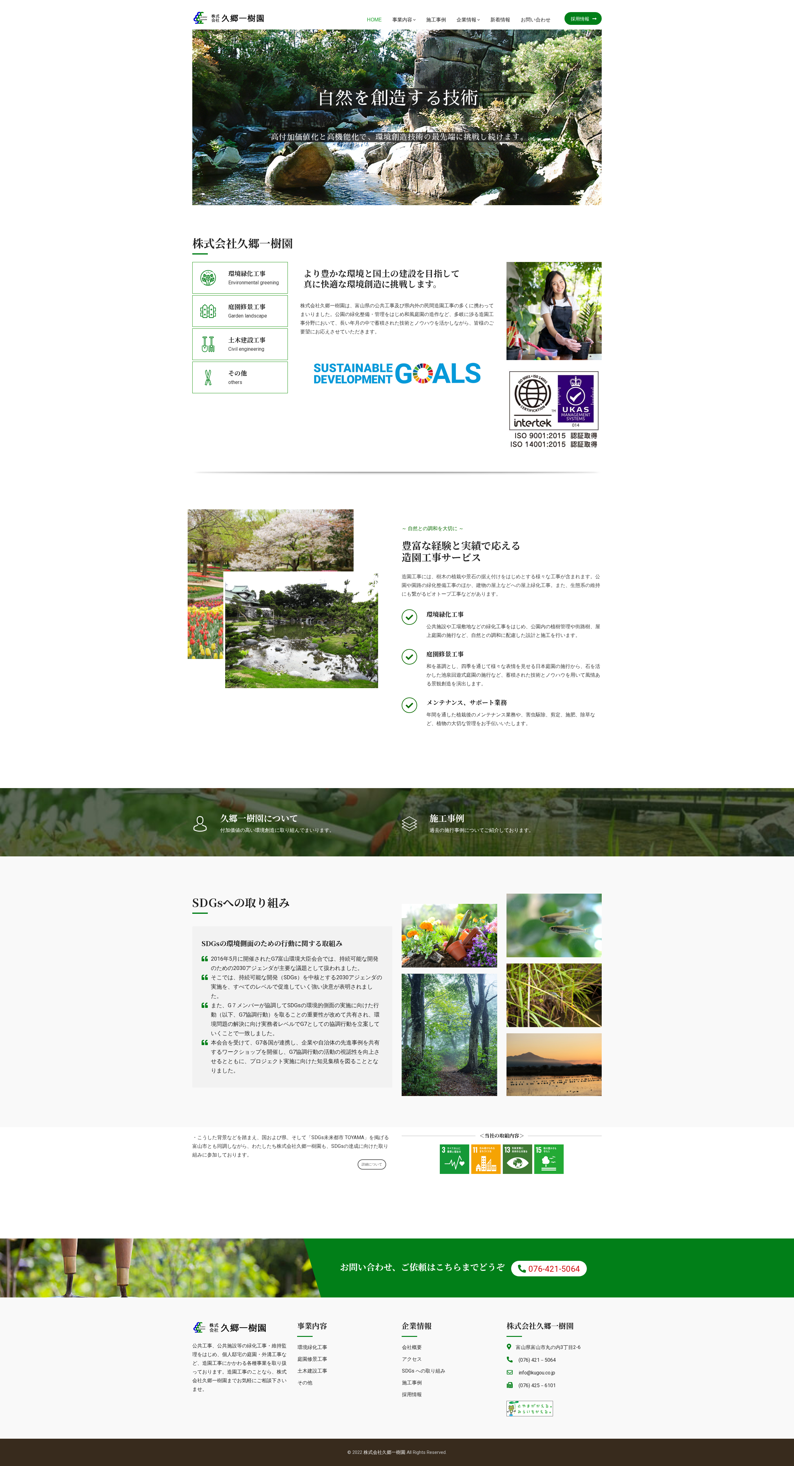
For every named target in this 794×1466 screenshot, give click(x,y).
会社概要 (412, 1347)
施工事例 (436, 19)
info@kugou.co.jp (537, 1373)
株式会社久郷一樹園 (384, 1452)
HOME (374, 19)
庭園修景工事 (246, 306)
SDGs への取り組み (423, 1371)
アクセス (412, 1359)
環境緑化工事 (246, 273)
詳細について (372, 1164)
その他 (237, 372)
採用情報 (580, 19)
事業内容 (402, 19)
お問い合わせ (536, 19)
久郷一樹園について (259, 818)
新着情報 (500, 19)
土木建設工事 (246, 339)
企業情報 (466, 19)
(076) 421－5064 (537, 1360)
